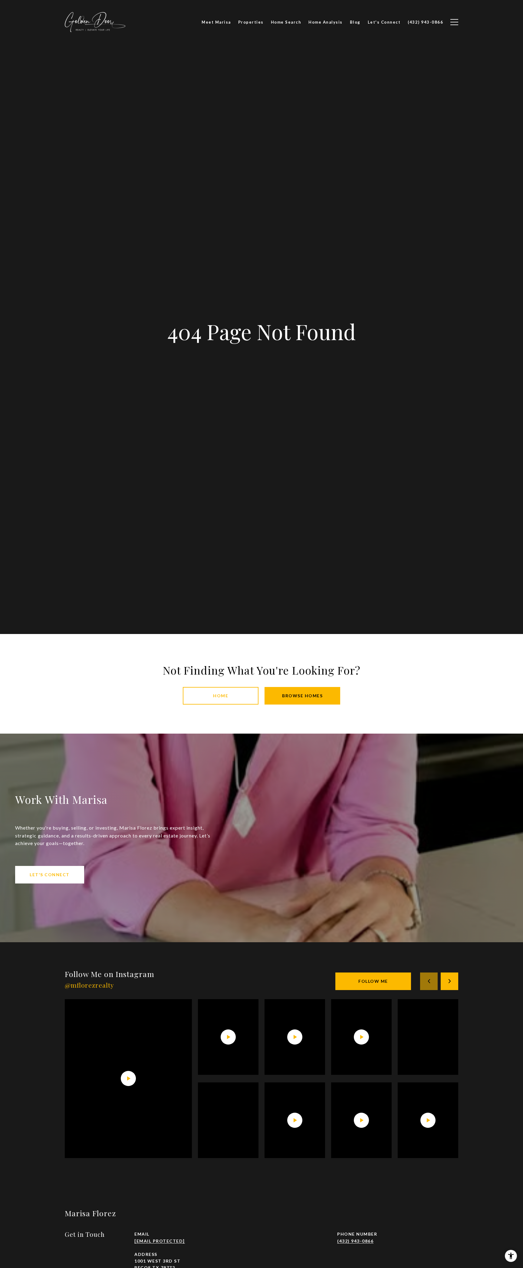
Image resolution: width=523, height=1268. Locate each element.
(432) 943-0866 (355, 1240)
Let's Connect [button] (50, 874)
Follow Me (373, 981)
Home (220, 695)
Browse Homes (302, 695)
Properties (251, 22)
